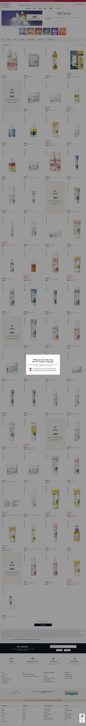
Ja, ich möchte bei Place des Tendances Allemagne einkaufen (44, 368)
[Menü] (84, 714)
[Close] (59, 355)
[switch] (82, 721)
